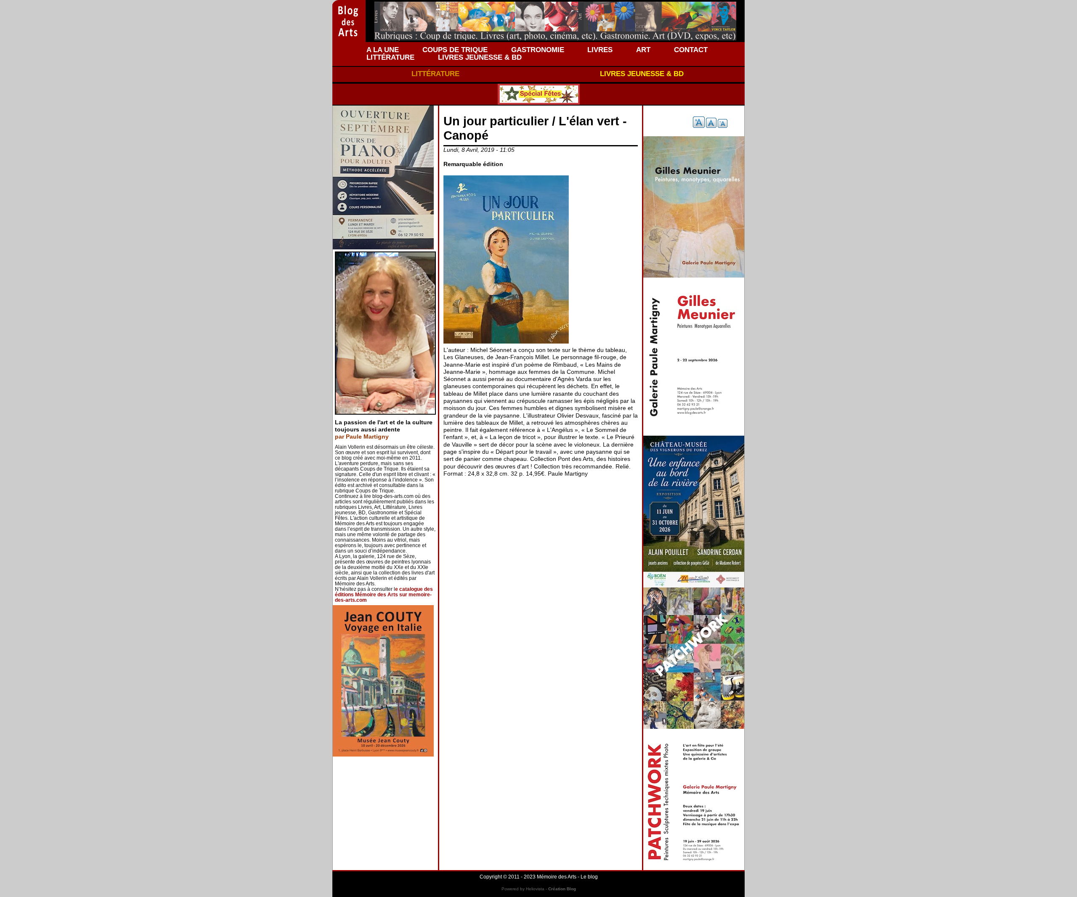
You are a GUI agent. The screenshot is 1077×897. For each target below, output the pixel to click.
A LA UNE (382, 49)
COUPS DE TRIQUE (455, 49)
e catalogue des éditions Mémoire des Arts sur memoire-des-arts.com (384, 594)
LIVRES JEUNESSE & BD (480, 57)
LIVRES (600, 49)
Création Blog (562, 888)
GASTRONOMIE (537, 49)
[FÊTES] (538, 94)
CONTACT (691, 49)
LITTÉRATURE (390, 57)
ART (643, 49)
